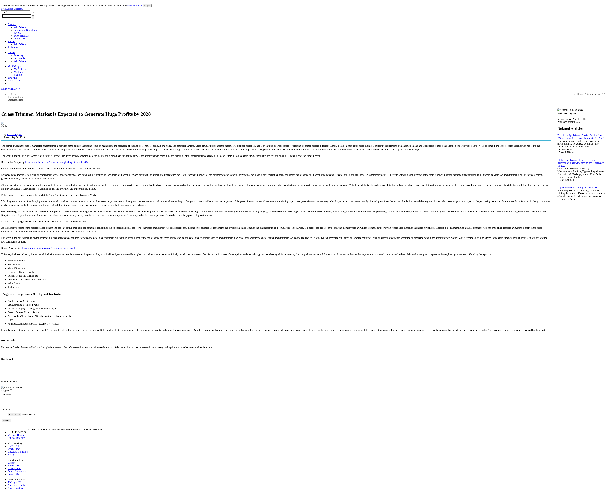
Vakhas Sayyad (14, 134)
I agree (147, 6)
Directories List (21, 35)
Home (4, 88)
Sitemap (12, 462)
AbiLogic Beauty (16, 485)
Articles (11, 41)
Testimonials (14, 47)
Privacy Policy (134, 5)
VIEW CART (15, 80)
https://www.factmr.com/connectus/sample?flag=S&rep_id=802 (56, 162)
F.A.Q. (17, 33)
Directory (12, 24)
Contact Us (13, 474)
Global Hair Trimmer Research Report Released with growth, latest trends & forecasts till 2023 (580, 163)
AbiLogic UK (15, 482)
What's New (20, 27)
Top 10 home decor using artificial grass (577, 187)
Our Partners (20, 38)
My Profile (19, 72)
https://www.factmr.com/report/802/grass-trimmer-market (49, 248)
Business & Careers (17, 97)
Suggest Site (14, 446)
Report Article (584, 94)
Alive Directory (15, 488)
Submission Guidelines (25, 30)
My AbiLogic (14, 66)
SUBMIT (12, 77)
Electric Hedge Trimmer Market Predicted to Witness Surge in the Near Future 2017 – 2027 (580, 136)
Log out (18, 74)
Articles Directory (16, 437)
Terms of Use (14, 465)
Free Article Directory (12, 8)
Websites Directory (17, 435)
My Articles (20, 69)
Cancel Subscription (18, 471)
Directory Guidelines (18, 451)
